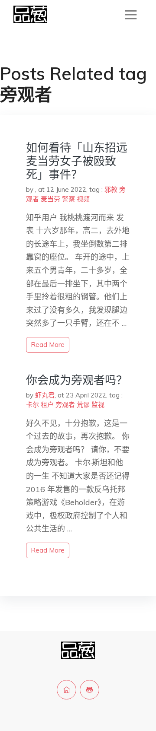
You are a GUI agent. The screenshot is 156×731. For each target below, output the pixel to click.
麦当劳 (50, 199)
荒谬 (83, 404)
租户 (47, 404)
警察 (68, 199)
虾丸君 (45, 395)
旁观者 (65, 404)
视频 (83, 199)
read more (48, 344)
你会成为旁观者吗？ (76, 380)
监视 (97, 404)
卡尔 (32, 404)
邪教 (110, 189)
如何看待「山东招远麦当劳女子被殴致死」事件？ (76, 160)
